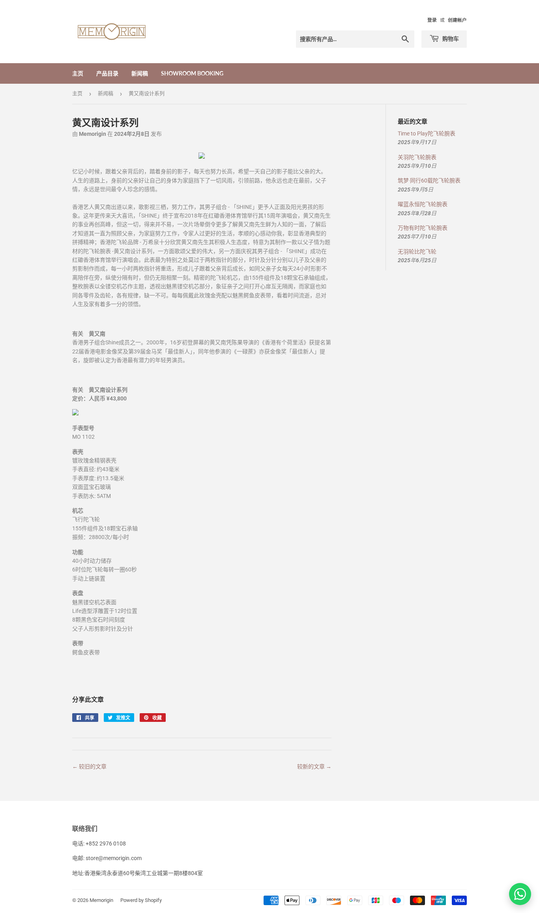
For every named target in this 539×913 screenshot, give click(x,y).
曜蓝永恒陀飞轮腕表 (422, 204)
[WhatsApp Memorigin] (520, 894)
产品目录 (107, 73)
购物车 (450, 38)
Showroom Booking (192, 73)
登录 (432, 20)
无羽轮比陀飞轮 (417, 251)
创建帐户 (457, 20)
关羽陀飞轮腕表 (417, 157)
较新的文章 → (314, 766)
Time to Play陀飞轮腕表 (426, 133)
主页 (77, 73)
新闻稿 (139, 73)
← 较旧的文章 (89, 766)
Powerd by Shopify (141, 900)
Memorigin (101, 900)
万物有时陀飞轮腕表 (422, 228)
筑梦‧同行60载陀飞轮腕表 (429, 180)
